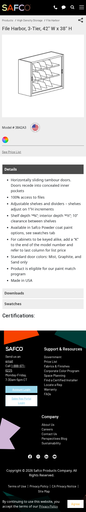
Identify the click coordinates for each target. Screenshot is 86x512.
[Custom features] (5, 140)
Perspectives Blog (54, 438)
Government (53, 357)
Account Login (21, 389)
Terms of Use (17, 486)
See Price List (11, 152)
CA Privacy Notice (64, 486)
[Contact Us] (64, 7)
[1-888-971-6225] (56, 7)
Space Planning (54, 375)
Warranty (50, 389)
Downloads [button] (14, 293)
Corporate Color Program (61, 371)
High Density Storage (29, 20)
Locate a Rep (53, 385)
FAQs (47, 394)
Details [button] (10, 169)
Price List (50, 361)
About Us (48, 424)
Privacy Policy (48, 506)
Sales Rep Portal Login (21, 400)
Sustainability (51, 443)
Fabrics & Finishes (57, 366)
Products (7, 20)
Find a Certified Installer (61, 380)
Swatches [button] (12, 303)
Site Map (44, 491)
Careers (47, 429)
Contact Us (49, 434)
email (9, 361)
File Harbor (53, 20)
